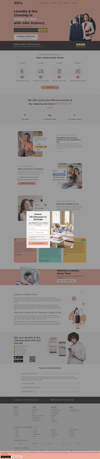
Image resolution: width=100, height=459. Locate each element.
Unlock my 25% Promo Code (38, 243)
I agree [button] (3, 456)
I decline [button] (8, 456)
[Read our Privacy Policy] (47, 239)
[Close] (72, 212)
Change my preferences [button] (16, 456)
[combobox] (31, 232)
